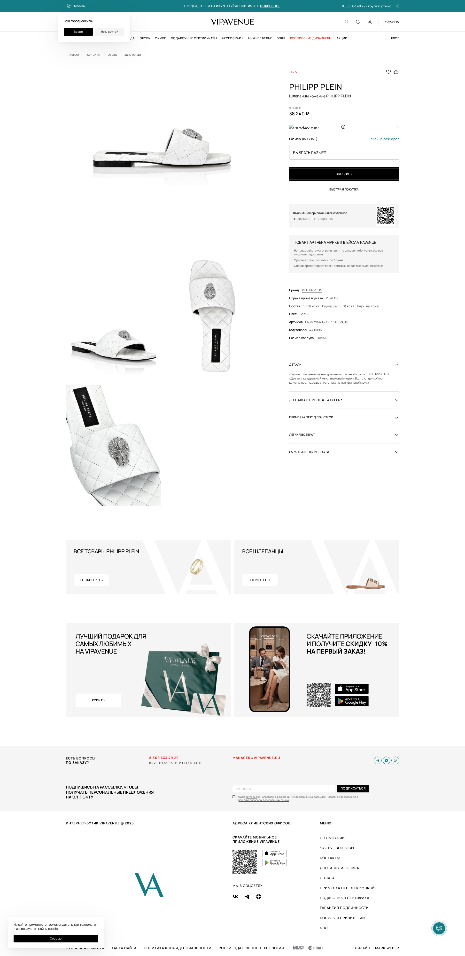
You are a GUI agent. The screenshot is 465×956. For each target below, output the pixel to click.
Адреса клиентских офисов (261, 823)
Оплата (327, 878)
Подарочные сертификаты (194, 38)
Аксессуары (232, 38)
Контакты (330, 857)
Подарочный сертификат (345, 897)
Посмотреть (91, 580)
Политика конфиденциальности (177, 948)
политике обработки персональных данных (263, 800)
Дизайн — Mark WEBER (377, 948)
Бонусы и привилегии (342, 918)
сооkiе (53, 928)
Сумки (160, 38)
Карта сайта (124, 948)
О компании (332, 838)
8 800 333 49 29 (353, 6)
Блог (395, 38)
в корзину (344, 174)
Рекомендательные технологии (251, 948)
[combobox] (344, 152)
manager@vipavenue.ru (256, 758)
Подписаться (353, 788)
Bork (281, 38)
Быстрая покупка (344, 189)
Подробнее (269, 6)
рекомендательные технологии (73, 924)
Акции (342, 38)
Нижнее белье (260, 38)
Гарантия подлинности (344, 907)
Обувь (145, 38)
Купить (98, 700)
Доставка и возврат (340, 868)
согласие (251, 796)
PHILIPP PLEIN (312, 290)
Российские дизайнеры (311, 38)
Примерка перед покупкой (347, 887)
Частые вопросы (337, 847)
